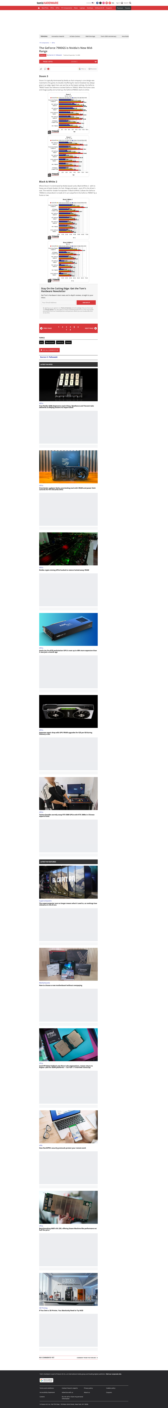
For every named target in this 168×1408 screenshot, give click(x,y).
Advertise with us (67, 1392)
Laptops (82, 8)
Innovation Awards (58, 36)
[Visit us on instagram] (103, 3)
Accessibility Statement (47, 1392)
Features (43, 55)
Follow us (83, 69)
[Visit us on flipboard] (110, 3)
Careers (42, 1397)
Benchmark (50, 342)
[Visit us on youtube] (106, 3)
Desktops (90, 8)
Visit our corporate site (113, 1374)
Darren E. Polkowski (55, 55)
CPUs (52, 8)
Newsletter (94, 69)
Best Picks (45, 8)
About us (87, 1392)
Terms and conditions (47, 1388)
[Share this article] (41, 69)
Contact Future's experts (70, 1388)
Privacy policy (88, 1388)
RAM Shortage (90, 36)
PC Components (66, 8)
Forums (127, 8)
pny (41, 342)
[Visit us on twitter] (100, 3)
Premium (120, 8)
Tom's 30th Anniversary (108, 36)
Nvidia (68, 342)
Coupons (109, 8)
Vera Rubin (125, 36)
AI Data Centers (75, 36)
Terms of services (66, 308)
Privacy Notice (49, 309)
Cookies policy (110, 1388)
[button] (127, 3)
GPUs (57, 8)
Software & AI (99, 8)
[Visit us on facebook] (97, 3)
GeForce (60, 342)
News (76, 8)
